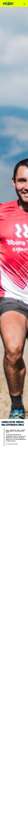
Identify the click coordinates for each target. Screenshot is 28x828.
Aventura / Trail (15, 430)
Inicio (7, 430)
